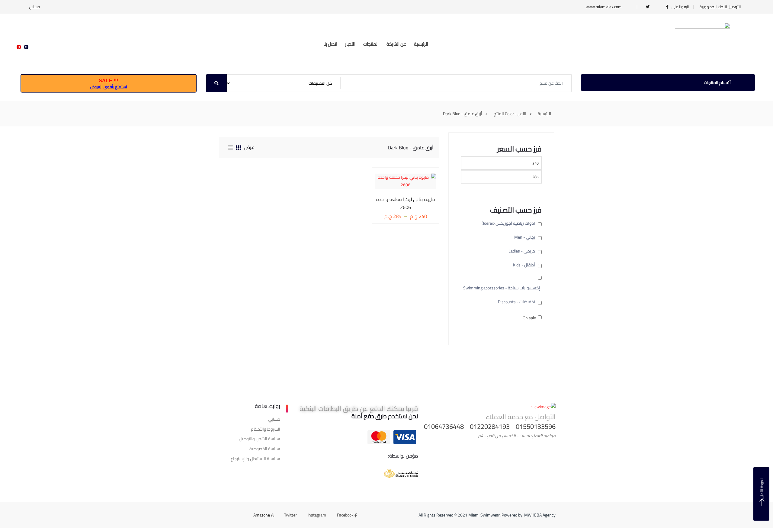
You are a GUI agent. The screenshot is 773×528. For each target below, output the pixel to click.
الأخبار (350, 44)
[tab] (237, 148)
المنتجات (371, 44)
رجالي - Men (524, 237)
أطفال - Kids (524, 265)
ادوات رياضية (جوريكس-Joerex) (508, 223)
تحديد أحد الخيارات (410, 198)
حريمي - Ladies (521, 251)
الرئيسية (421, 44)
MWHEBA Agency (540, 515)
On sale (529, 318)
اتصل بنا (330, 44)
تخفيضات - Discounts (516, 302)
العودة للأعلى (761, 488)
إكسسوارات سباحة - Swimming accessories (501, 288)
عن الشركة (396, 44)
